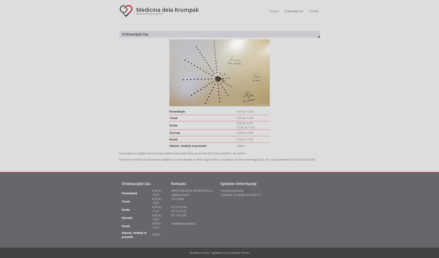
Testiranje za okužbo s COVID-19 (241, 195)
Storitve (274, 11)
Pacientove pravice (232, 191)
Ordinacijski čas (293, 11)
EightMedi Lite (220, 252)
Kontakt (313, 11)
